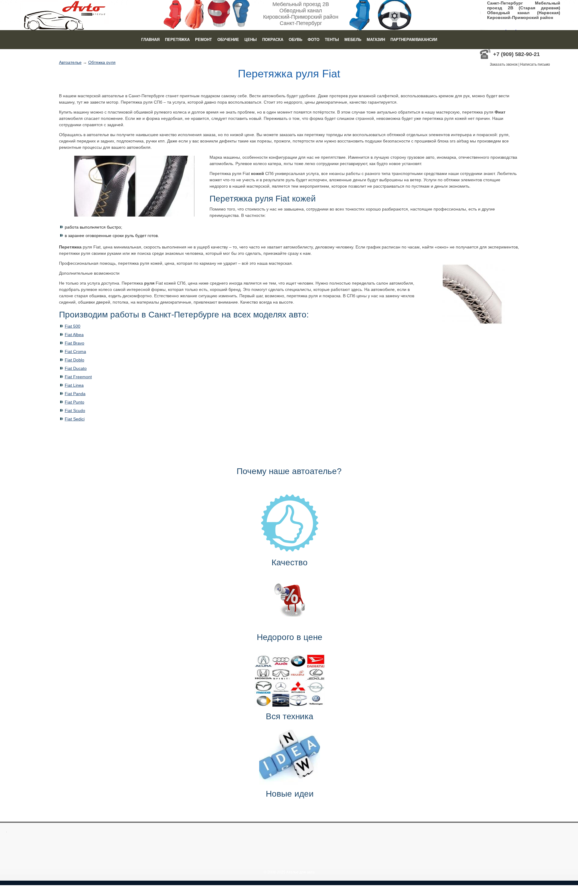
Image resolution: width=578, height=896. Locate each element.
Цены (250, 39)
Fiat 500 (72, 326)
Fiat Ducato (76, 368)
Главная (150, 39)
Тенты (332, 39)
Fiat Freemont (78, 376)
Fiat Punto (74, 402)
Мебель (352, 39)
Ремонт (203, 39)
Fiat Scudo (75, 410)
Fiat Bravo (74, 343)
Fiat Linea (74, 385)
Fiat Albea (74, 334)
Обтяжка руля (102, 62)
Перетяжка (177, 39)
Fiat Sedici (75, 419)
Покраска (272, 39)
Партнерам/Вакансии (413, 39)
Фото (313, 39)
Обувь (295, 39)
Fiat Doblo (74, 359)
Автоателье (70, 62)
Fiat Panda (75, 393)
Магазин (376, 39)
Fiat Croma (75, 351)
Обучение (228, 39)
